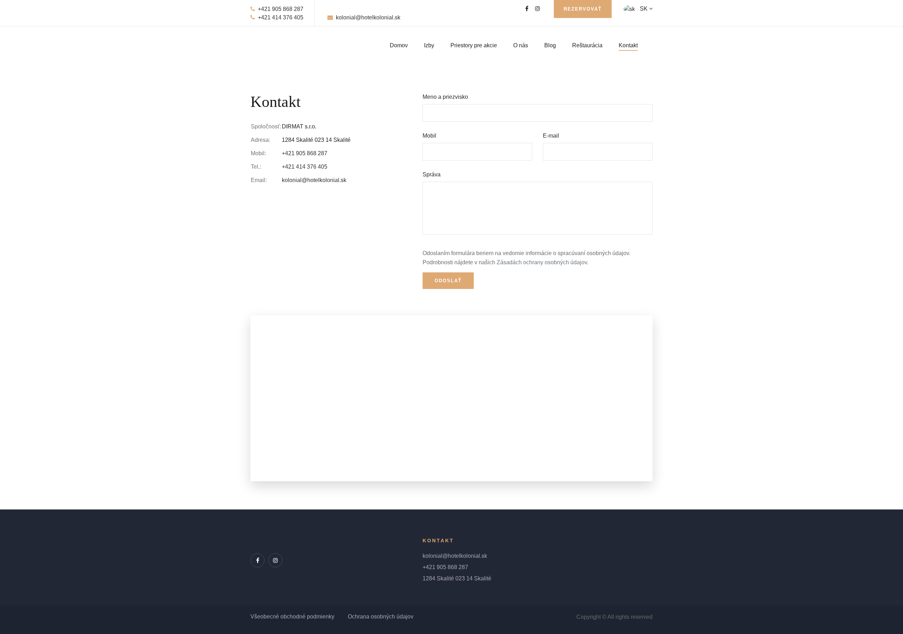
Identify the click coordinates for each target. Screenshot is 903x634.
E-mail (551, 136)
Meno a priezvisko (445, 97)
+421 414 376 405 (280, 17)
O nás (520, 45)
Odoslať (448, 280)
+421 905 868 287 (280, 9)
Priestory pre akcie (473, 45)
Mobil (429, 136)
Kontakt (628, 45)
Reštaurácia (587, 45)
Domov (399, 45)
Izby (429, 45)
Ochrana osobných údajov (380, 617)
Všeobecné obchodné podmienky (292, 617)
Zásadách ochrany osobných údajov (542, 262)
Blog (550, 45)
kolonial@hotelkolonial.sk (368, 17)
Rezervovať (583, 9)
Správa (432, 174)
